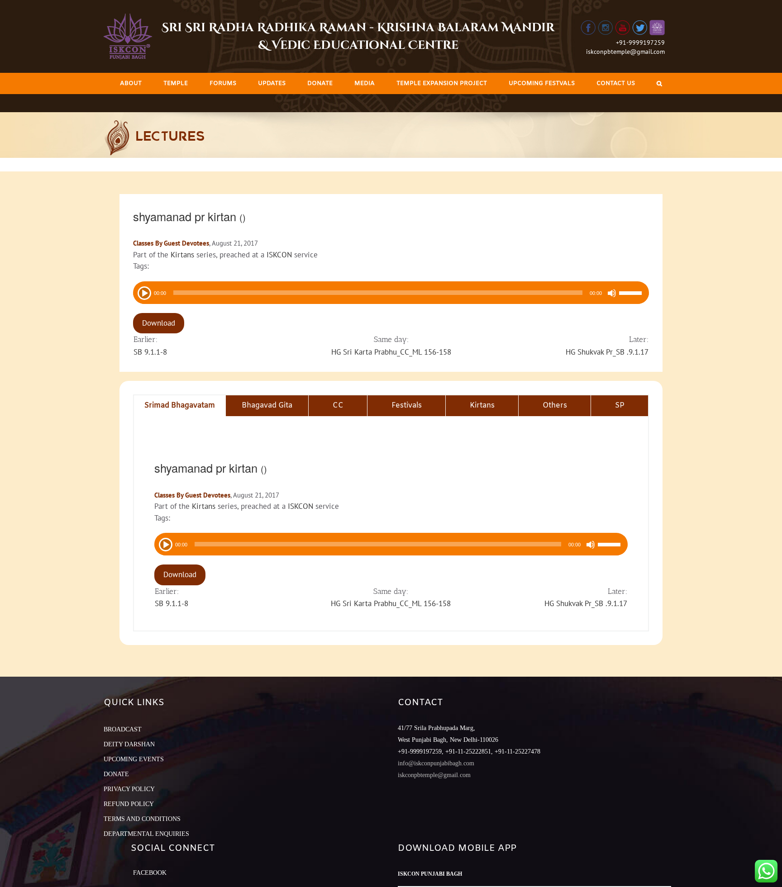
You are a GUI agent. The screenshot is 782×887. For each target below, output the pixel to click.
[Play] (143, 292)
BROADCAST (123, 729)
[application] (391, 292)
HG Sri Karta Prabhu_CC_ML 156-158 (391, 352)
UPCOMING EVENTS (134, 759)
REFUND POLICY (129, 804)
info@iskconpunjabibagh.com (436, 763)
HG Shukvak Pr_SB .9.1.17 (607, 352)
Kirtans (182, 255)
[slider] (631, 294)
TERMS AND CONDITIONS (142, 819)
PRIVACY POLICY (129, 789)
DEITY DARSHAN (129, 744)
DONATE (116, 774)
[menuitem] (131, 83)
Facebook (150, 872)
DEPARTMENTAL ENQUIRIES (146, 833)
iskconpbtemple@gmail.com (625, 51)
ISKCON (279, 255)
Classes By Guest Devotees (171, 243)
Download (158, 323)
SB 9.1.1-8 (150, 352)
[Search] (659, 83)
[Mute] (611, 293)
